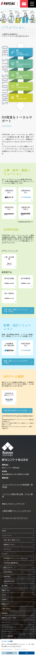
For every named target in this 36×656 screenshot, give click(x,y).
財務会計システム (9, 544)
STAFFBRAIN (8, 572)
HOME (4, 531)
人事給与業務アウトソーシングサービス (16, 511)
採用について (6, 604)
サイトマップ (6, 622)
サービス (4, 553)
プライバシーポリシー (9, 627)
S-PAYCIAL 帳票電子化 (11, 563)
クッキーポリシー (7, 631)
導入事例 (4, 586)
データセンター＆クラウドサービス (15, 518)
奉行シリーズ (8, 567)
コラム (4, 595)
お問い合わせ (6, 608)
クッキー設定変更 (7, 636)
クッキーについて (7, 649)
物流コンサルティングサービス (13, 504)
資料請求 (4, 613)
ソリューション (7, 535)
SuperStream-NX (9, 581)
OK (27, 653)
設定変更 (9, 653)
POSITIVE (7, 576)
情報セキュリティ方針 (9, 618)
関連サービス (6, 590)
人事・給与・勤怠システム (12, 540)
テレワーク (7, 549)
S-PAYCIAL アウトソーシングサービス (16, 558)
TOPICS (4, 599)
